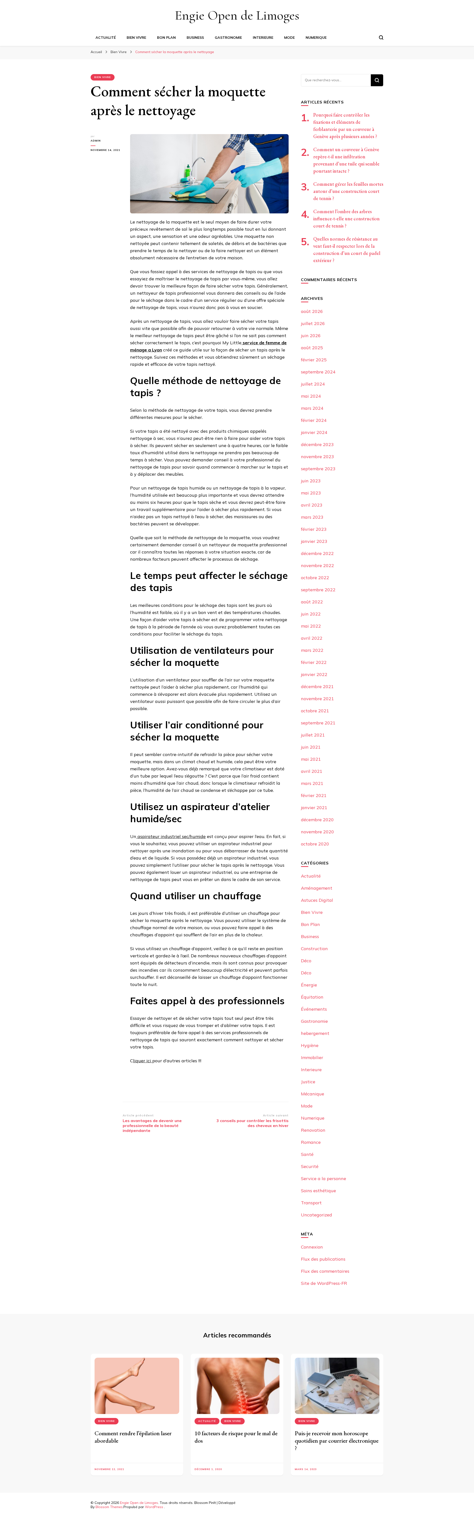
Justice (308, 1082)
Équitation (312, 997)
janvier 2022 (314, 674)
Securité (309, 1166)
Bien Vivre (136, 37)
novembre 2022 (317, 565)
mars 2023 (312, 517)
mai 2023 (311, 493)
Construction (314, 948)
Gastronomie (228, 37)
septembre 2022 (318, 590)
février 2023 (314, 529)
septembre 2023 (318, 469)
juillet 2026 (313, 323)
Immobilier (312, 1057)
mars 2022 (312, 650)
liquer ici (142, 1061)
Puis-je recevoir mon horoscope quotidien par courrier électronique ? (336, 1440)
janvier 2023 (314, 541)
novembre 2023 (317, 456)
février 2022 (314, 662)
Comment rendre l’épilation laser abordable (133, 1436)
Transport (311, 1203)
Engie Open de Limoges (237, 15)
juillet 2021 (313, 735)
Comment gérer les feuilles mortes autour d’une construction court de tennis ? (348, 191)
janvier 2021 (314, 807)
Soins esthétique (318, 1190)
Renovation (313, 1130)
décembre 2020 (317, 819)
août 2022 (312, 602)
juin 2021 (311, 747)
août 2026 (312, 311)
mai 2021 (311, 759)
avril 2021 (311, 771)
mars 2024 (312, 408)
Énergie (309, 985)
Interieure (263, 37)
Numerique (316, 37)
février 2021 (314, 795)
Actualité (106, 37)
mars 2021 (312, 783)
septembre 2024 (318, 372)
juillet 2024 (313, 384)
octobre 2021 (315, 711)
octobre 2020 (315, 844)
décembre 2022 (317, 553)
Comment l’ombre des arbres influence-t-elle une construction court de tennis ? (346, 218)
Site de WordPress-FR (324, 1283)
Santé (307, 1154)
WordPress (154, 1507)
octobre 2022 (315, 577)
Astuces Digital (317, 900)
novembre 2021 (317, 698)
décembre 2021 (317, 686)
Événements (314, 1009)
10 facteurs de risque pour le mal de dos (236, 1436)
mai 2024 (311, 396)
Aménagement (316, 888)
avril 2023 (311, 505)
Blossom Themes (109, 1507)
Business (195, 37)
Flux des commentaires (325, 1271)
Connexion (312, 1247)
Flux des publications (323, 1259)
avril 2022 (311, 638)
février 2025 (314, 360)
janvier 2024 (314, 432)
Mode (289, 37)
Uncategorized (316, 1215)
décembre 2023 (317, 444)
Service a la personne (323, 1178)
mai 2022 (311, 626)
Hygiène (309, 1045)
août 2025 (312, 347)
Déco (306, 961)
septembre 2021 (318, 723)
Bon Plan (166, 37)
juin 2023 (311, 481)
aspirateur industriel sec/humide (171, 836)
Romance (311, 1142)
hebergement (315, 1033)
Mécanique (312, 1094)
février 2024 (314, 420)
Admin (96, 140)
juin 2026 (311, 335)
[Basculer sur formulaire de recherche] (381, 37)
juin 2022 (311, 614)
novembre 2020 (317, 832)
